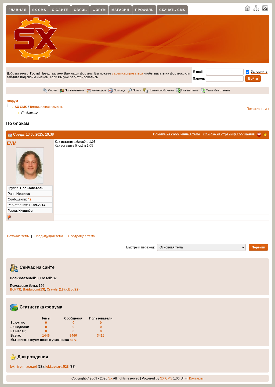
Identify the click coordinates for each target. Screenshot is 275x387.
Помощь (119, 90)
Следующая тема (81, 236)
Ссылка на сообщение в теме (176, 134)
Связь (80, 10)
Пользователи (74, 90)
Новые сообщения (161, 90)
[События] (10, 134)
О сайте (60, 10)
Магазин (120, 10)
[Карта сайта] (256, 8)
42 (29, 199)
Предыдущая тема (48, 236)
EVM (11, 143)
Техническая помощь (46, 107)
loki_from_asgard (23, 367)
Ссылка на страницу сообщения (229, 134)
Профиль (144, 10)
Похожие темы (258, 109)
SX (110, 378)
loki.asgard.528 (57, 367)
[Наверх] (265, 134)
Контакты (196, 378)
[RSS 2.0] (265, 8)
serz (73, 340)
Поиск (136, 90)
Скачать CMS (172, 10)
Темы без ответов (217, 90)
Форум (99, 10)
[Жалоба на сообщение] (259, 134)
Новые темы (189, 90)
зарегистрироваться (127, 73)
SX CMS (39, 10)
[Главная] (247, 8)
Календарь (98, 90)
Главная (18, 10)
